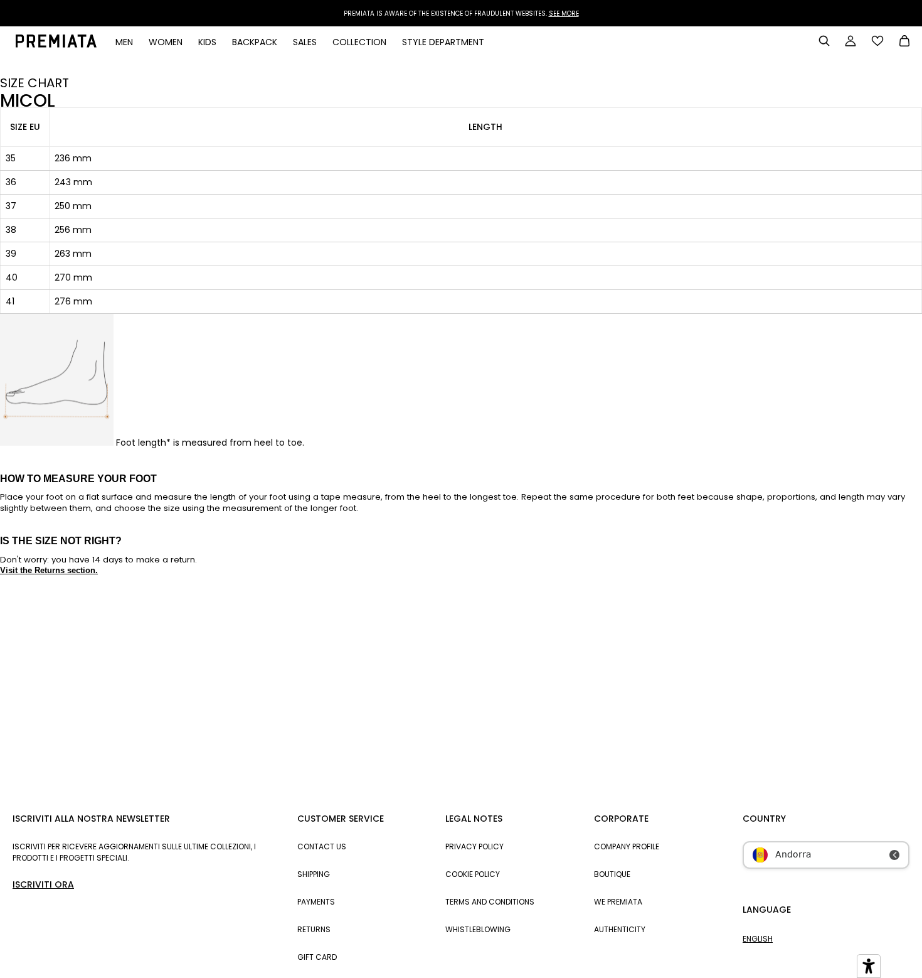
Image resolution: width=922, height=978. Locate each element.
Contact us (321, 846)
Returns (314, 929)
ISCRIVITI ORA (43, 884)
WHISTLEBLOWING (478, 929)
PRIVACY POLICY (474, 846)
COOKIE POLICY (472, 874)
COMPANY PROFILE (626, 846)
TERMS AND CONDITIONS (489, 901)
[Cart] (904, 42)
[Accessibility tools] (869, 966)
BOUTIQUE (612, 874)
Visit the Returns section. (49, 570)
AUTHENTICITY (619, 929)
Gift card (317, 957)
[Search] (824, 40)
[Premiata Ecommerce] (56, 44)
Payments (316, 901)
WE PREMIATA (618, 901)
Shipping (313, 874)
